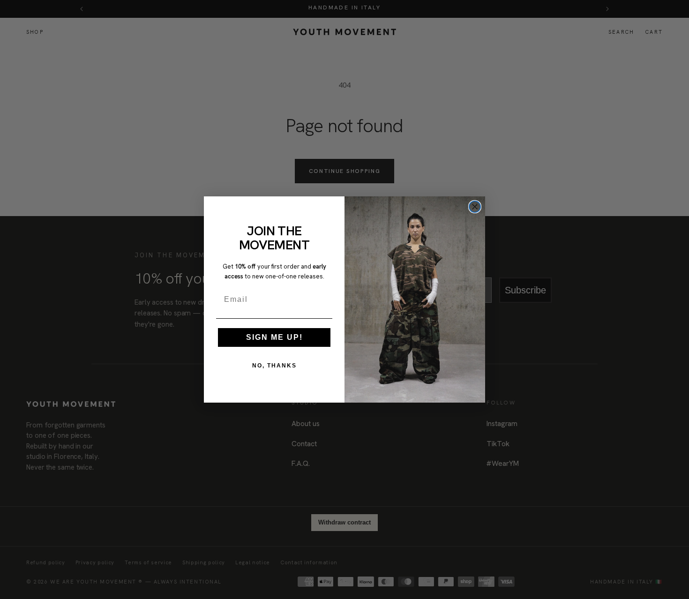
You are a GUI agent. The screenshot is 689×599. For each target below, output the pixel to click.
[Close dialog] (474, 206)
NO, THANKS (274, 365)
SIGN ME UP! (274, 337)
